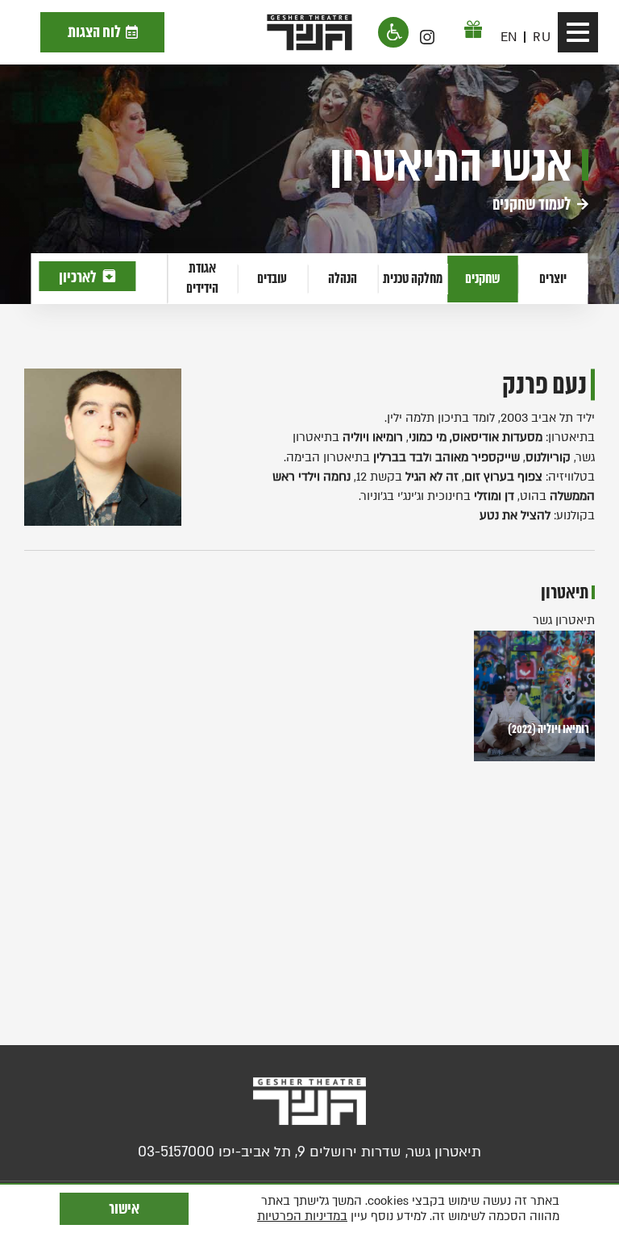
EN (509, 37)
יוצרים (553, 278)
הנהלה (342, 278)
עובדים (272, 278)
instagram (427, 37)
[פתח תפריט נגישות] (393, 32)
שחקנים (482, 278)
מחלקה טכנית (412, 278)
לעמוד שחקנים (532, 204)
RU (541, 37)
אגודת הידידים (202, 277)
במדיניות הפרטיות (302, 1216)
